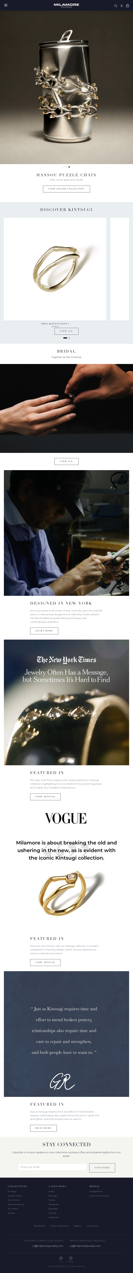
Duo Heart (13, 1209)
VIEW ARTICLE (45, 797)
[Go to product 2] (69, 338)
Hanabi (11, 1213)
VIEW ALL (66, 331)
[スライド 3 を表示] (69, 167)
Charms (52, 1213)
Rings (51, 1191)
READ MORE (43, 1128)
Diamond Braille (16, 1204)
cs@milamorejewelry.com (47, 1245)
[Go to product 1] (65, 338)
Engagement (96, 1191)
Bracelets (53, 1209)
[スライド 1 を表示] (64, 167)
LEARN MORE (44, 631)
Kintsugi (12, 1191)
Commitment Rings (99, 1196)
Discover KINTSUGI (66, 189)
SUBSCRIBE (102, 1168)
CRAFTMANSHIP (59, 1226)
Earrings (53, 1196)
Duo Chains (13, 1200)
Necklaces (54, 1204)
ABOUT (78, 1226)
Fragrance (54, 1217)
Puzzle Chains (15, 1196)
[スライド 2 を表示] (66, 167)
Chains (52, 1200)
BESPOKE (39, 1226)
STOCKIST (93, 1226)
